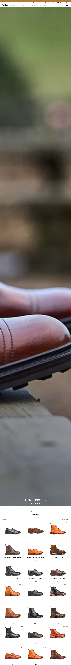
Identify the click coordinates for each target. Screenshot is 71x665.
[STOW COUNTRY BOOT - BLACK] (13, 570)
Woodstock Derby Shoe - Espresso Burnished (35, 640)
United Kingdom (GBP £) (64, 2)
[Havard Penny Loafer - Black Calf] (13, 529)
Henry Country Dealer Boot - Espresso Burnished (58, 620)
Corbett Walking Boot (58, 557)
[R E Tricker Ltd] (5, 5)
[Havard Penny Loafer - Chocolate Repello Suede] (35, 529)
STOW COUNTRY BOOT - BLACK (13, 578)
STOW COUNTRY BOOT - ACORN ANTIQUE (58, 537)
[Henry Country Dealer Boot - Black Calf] (13, 632)
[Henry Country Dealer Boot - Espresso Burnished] (58, 612)
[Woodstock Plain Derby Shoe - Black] (35, 591)
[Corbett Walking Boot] (58, 549)
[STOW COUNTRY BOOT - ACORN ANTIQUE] (58, 529)
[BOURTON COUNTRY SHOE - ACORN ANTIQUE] (35, 549)
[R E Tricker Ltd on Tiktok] (57, 2)
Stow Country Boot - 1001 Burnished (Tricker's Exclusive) (13, 600)
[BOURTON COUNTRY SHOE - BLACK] (35, 570)
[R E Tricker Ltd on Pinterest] (55, 2)
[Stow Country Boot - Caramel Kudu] (58, 654)
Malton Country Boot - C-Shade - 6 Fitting (13, 620)
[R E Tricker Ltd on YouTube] (58, 2)
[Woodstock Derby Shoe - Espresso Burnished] (35, 632)
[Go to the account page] (66, 5)
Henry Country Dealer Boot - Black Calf (13, 640)
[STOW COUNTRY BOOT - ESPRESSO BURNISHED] (13, 549)
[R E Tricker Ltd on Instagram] (54, 2)
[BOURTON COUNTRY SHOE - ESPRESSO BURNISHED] (58, 570)
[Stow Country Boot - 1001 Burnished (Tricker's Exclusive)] (13, 591)
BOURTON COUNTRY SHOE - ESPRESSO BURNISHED (58, 578)
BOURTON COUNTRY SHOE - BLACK (35, 578)
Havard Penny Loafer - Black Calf (13, 537)
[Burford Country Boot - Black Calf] (35, 612)
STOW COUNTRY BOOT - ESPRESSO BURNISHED (13, 557)
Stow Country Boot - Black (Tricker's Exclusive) (58, 599)
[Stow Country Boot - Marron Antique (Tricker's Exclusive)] (58, 632)
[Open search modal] (64, 5)
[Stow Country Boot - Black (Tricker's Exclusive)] (58, 591)
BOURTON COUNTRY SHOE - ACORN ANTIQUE (35, 557)
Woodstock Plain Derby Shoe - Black (35, 599)
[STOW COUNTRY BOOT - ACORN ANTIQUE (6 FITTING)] (35, 654)
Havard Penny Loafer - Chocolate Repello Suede (35, 537)
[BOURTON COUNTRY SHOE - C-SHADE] (13, 654)
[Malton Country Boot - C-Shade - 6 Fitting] (13, 612)
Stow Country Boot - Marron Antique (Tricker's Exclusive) (58, 641)
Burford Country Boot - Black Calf (35, 620)
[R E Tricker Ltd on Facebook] (53, 2)
